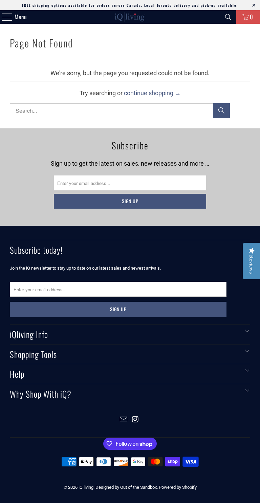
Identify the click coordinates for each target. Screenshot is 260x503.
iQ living (86, 487)
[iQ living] (130, 17)
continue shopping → (152, 93)
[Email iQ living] (124, 420)
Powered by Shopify (178, 487)
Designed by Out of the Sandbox (126, 487)
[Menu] (3, 17)
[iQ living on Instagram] (136, 420)
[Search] (228, 17)
